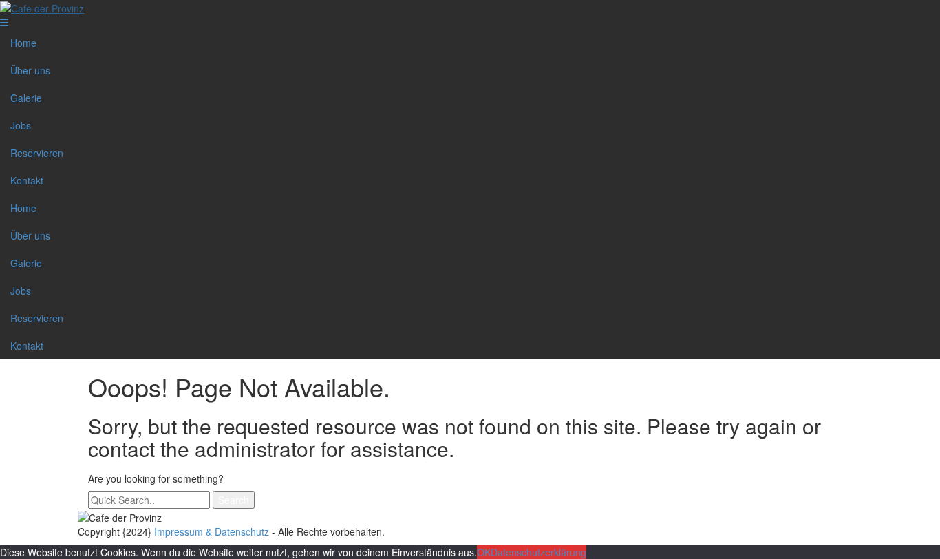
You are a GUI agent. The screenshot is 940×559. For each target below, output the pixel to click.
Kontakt (26, 180)
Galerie (26, 98)
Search (233, 500)
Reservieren (36, 153)
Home (23, 43)
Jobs (20, 125)
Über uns (30, 70)
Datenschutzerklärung (538, 552)
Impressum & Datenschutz (211, 531)
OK (484, 552)
